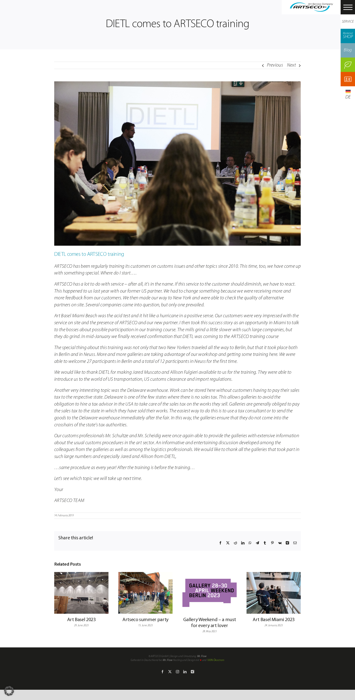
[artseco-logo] (311, 4)
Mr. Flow (202, 656)
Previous (275, 65)
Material (348, 35)
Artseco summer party (145, 619)
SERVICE (348, 22)
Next (291, 65)
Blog (348, 50)
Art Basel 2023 (81, 619)
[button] (9, 691)
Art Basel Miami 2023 (274, 619)
